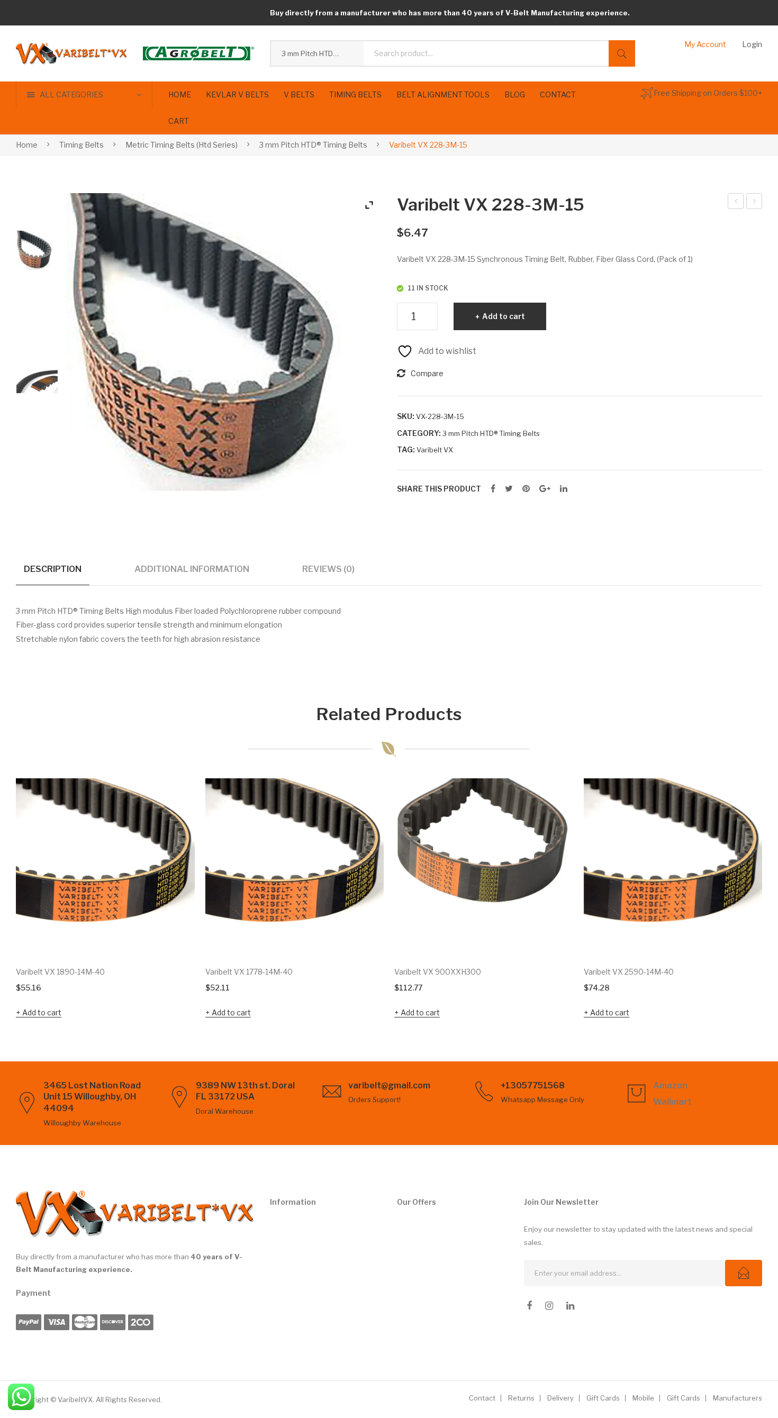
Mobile (643, 1398)
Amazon (670, 1085)
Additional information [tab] (191, 568)
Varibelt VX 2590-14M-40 (629, 971)
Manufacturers (737, 1398)
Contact (482, 1398)
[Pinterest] (526, 489)
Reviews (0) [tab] (328, 568)
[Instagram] (549, 1306)
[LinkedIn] (563, 489)
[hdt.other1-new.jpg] (37, 381)
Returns (521, 1398)
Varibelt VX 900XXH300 (437, 971)
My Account (705, 44)
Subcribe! (743, 1273)
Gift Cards (603, 1398)
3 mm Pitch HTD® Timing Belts (313, 144)
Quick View (172, 934)
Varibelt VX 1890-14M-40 (60, 971)
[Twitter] (509, 489)
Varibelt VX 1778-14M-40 (249, 971)
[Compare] (172, 832)
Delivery (560, 1398)
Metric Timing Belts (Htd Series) (181, 144)
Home (27, 144)
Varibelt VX (435, 450)
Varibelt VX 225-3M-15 (736, 202)
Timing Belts (81, 144)
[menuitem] (179, 94)
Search (622, 53)
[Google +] (544, 489)
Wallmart (672, 1102)
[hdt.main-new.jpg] (37, 251)
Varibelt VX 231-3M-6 (754, 202)
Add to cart (503, 316)
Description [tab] (53, 568)
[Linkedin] (570, 1306)
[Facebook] (493, 489)
